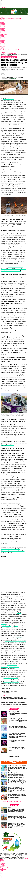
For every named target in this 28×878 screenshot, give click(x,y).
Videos (2, 20)
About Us (2, 863)
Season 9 (2, 32)
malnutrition (19, 637)
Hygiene (16, 626)
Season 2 (2, 23)
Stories (2, 48)
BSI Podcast (3, 51)
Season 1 (2, 22)
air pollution (10, 665)
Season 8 (2, 30)
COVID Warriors (6, 692)
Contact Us (3, 869)
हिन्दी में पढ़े (13, 78)
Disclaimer (3, 865)
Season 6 (2, 28)
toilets (18, 676)
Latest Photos (3, 34)
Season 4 (2, 26)
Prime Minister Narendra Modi (11, 682)
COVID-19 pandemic (8, 99)
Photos (2, 33)
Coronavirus (14, 691)
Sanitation (8, 626)
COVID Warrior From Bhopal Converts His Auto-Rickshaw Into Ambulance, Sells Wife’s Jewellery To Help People (13, 269)
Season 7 (2, 29)
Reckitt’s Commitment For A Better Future (11, 50)
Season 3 (2, 24)
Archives (2, 860)
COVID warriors (21, 534)
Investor (2, 866)
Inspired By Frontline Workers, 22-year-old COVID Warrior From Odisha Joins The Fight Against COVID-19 (14, 443)
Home (1, 17)
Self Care (2, 46)
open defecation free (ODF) (11, 678)
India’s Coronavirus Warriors (8, 53)
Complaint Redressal (5, 868)
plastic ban (12, 667)
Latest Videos (3, 21)
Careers (2, 870)
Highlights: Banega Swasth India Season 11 (11, 18)
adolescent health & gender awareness (15, 641)
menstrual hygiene (13, 670)
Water (3, 626)
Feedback (2, 864)
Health (1, 47)
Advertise (2, 862)
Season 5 (2, 27)
